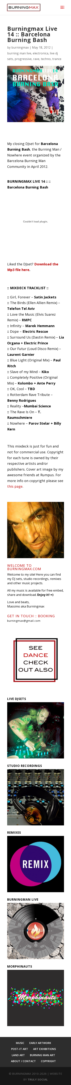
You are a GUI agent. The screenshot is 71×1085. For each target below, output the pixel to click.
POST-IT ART (19, 1049)
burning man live (19, 53)
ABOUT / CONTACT (23, 1061)
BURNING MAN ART (42, 1055)
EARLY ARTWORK (40, 1043)
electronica (40, 53)
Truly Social (38, 1079)
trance (56, 59)
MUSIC (20, 1043)
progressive (23, 59)
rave (36, 59)
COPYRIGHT (48, 1061)
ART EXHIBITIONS (44, 1049)
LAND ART (18, 1055)
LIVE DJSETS (16, 699)
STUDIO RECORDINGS (24, 766)
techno (46, 59)
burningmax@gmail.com (24, 620)
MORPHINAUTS (19, 966)
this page (15, 486)
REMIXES (14, 832)
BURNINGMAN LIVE (22, 899)
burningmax (20, 47)
